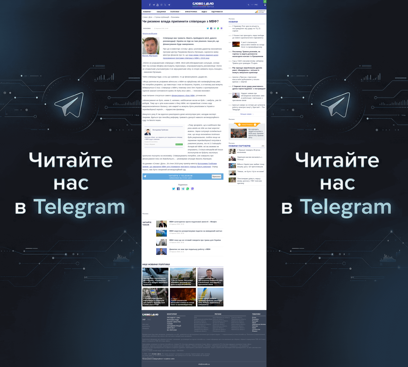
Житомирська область (201, 328)
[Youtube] (157, 5)
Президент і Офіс (173, 318)
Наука (254, 322)
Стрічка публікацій (161, 17)
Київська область (218, 319)
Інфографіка (191, 12)
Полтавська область (219, 329)
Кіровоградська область (220, 321)
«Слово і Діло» (156, 354)
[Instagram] (161, 5)
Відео (204, 12)
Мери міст (171, 328)
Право (254, 328)
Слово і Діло (147, 17)
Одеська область (218, 328)
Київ (195, 317)
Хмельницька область (238, 324)
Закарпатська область (201, 329)
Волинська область (200, 322)
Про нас (145, 324)
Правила (145, 328)
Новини (147, 12)
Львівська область (219, 324)
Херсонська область (237, 322)
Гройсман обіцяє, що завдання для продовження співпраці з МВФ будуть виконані (163, 138)
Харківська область (237, 321)
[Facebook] (150, 5)
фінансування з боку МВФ (183, 95)
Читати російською (149, 33)
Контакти (146, 326)
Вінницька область (200, 321)
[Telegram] (154, 5)
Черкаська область (237, 326)
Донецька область (200, 326)
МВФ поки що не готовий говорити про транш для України (195, 241)
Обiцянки (161, 12)
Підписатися (216, 176)
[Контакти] (264, 4)
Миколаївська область (220, 326)
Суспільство (256, 329)
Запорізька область (200, 331)
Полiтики (174, 12)
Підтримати (217, 12)
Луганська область (219, 322)
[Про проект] (264, 1)
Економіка (175, 17)
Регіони (218, 314)
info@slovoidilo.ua (204, 364)
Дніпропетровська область (202, 324)
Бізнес (254, 317)
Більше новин (246, 114)
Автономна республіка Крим (203, 319)
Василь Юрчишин (150, 56)
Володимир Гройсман (160, 130)
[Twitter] (165, 5)
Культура (255, 321)
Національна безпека (259, 324)
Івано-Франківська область (221, 317)
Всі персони (172, 330)
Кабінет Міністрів (174, 322)
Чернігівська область (238, 329)
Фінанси (254, 331)
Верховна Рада (173, 320)
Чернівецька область (238, 328)
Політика (255, 326)
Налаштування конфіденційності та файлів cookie (158, 359)
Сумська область (236, 317)
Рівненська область (219, 331)
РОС (256, 5)
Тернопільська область (238, 319)
